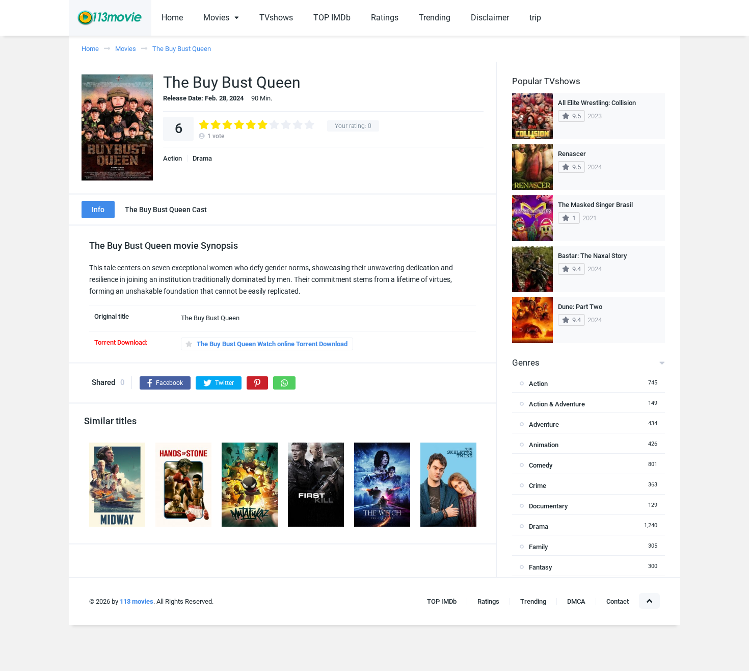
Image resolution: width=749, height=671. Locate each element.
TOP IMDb (332, 17)
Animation (543, 445)
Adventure (544, 424)
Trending (434, 17)
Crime (537, 485)
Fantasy (540, 567)
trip (535, 17)
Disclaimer (490, 17)
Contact (617, 601)
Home (172, 17)
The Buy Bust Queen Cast (166, 209)
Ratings (384, 17)
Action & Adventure (557, 404)
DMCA (576, 601)
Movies (216, 17)
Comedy (540, 465)
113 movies (136, 601)
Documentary (548, 506)
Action (172, 158)
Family (538, 547)
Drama (202, 158)
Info (98, 209)
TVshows (276, 17)
